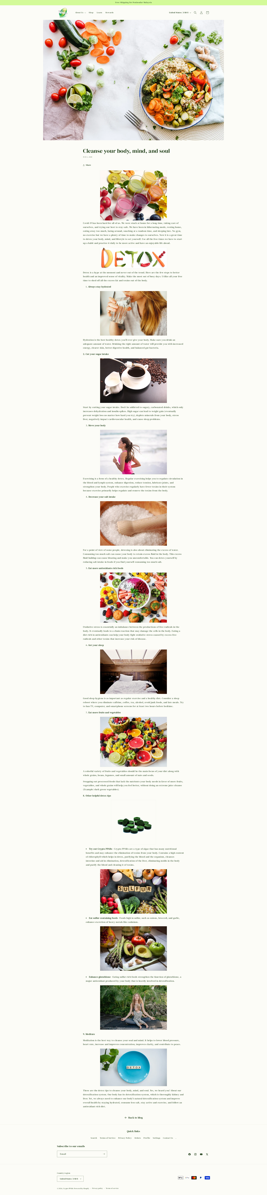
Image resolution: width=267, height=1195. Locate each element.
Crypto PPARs (68, 1189)
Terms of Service (108, 1138)
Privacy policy (97, 1188)
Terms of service (112, 1188)
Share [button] (88, 165)
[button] (80, 12)
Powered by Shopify (81, 1189)
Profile (147, 1138)
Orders (137, 1138)
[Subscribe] (104, 1154)
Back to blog (135, 1117)
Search (94, 1138)
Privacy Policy (125, 1138)
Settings (156, 1138)
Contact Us (168, 1138)
